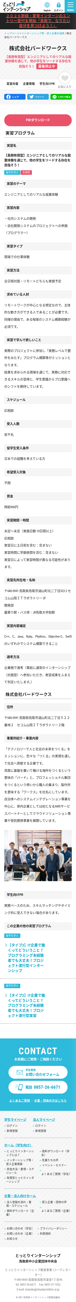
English (47, 10)
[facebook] (15, 97)
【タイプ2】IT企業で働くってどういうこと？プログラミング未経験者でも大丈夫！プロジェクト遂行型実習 (26, 1005)
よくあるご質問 (19, 1100)
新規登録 (12, 1130)
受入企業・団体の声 (54, 1202)
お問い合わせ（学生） (20, 1228)
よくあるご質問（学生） (56, 1174)
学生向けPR (47, 83)
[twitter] (38, 97)
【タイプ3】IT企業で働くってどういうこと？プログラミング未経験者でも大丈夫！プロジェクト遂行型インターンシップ (26, 958)
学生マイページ (15, 1120)
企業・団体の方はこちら (50, 1100)
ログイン (58, 10)
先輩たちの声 (50, 1160)
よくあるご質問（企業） (56, 1210)
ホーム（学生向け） (18, 1145)
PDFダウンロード (38, 120)
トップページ (11, 33)
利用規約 (45, 1233)
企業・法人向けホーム (20, 1196)
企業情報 (29, 83)
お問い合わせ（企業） (20, 1233)
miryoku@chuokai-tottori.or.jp (42, 1289)
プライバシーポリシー (53, 1228)
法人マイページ (44, 1120)
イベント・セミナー (54, 1165)
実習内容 (12, 83)
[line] (61, 97)
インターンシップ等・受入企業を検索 (43, 33)
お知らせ (12, 1238)
